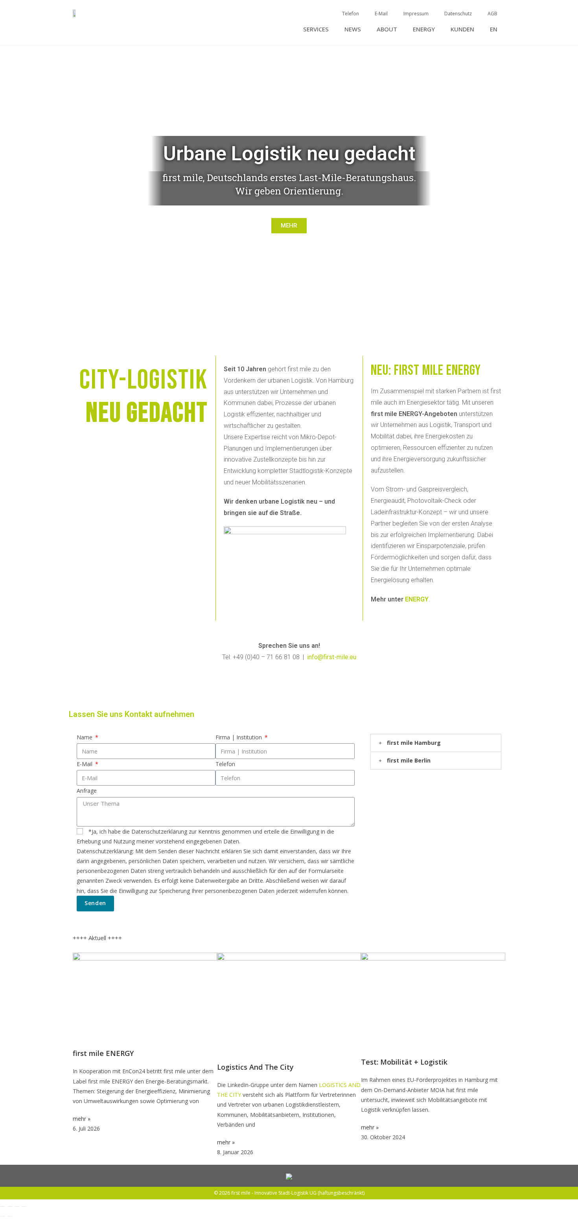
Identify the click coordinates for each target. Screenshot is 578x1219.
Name (85, 737)
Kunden (462, 29)
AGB (492, 13)
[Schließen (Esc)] (24, 1206)
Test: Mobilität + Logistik (404, 1062)
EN (493, 29)
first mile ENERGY (103, 1053)
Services (316, 29)
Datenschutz (458, 13)
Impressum (416, 13)
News (352, 29)
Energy (424, 29)
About (387, 29)
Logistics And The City (255, 1067)
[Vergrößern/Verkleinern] (3, 1206)
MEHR (289, 225)
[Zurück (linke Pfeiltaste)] (3, 1216)
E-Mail (381, 13)
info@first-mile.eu (331, 657)
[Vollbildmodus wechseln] (10, 1206)
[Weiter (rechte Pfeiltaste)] (10, 1216)
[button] (7, 183)
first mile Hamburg (414, 742)
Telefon (350, 13)
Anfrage (87, 790)
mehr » (81, 1118)
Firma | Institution (239, 737)
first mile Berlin (409, 760)
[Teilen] (17, 1206)
